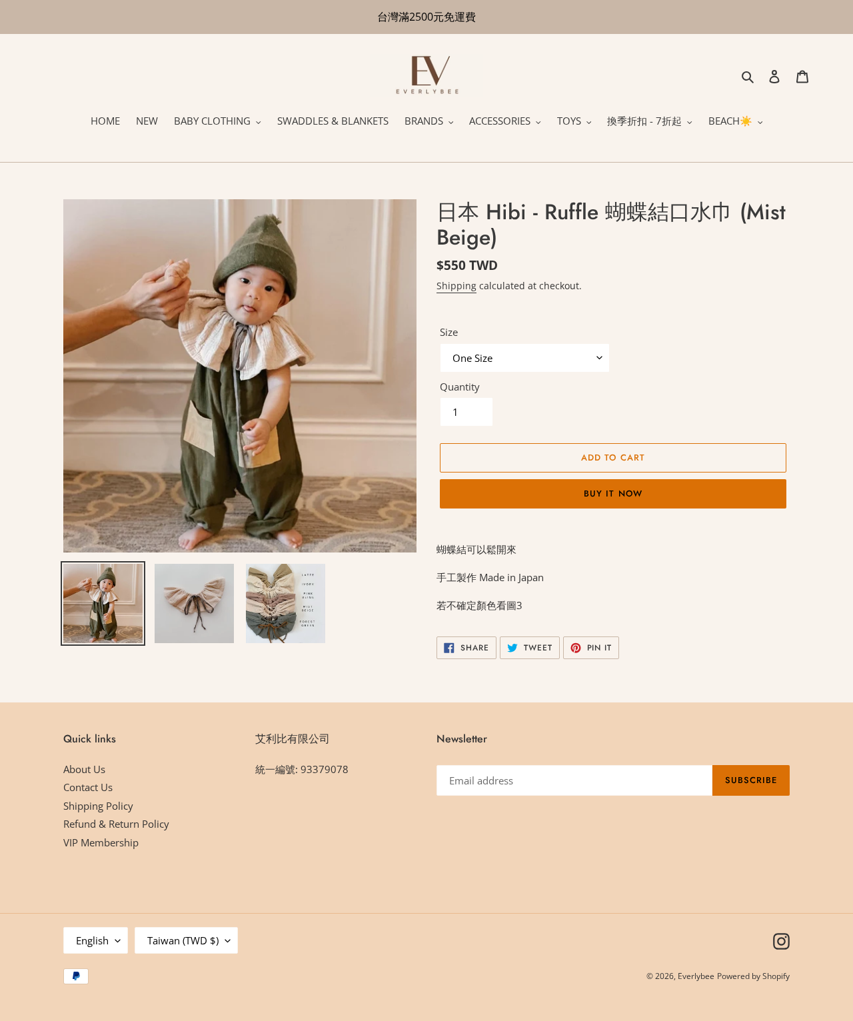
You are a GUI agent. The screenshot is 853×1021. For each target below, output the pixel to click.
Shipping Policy (98, 805)
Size (449, 332)
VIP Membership (101, 842)
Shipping (456, 285)
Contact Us (88, 787)
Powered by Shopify (753, 976)
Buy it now (613, 493)
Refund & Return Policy (116, 823)
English (92, 940)
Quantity (460, 386)
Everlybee (696, 976)
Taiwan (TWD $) (183, 940)
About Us (84, 769)
